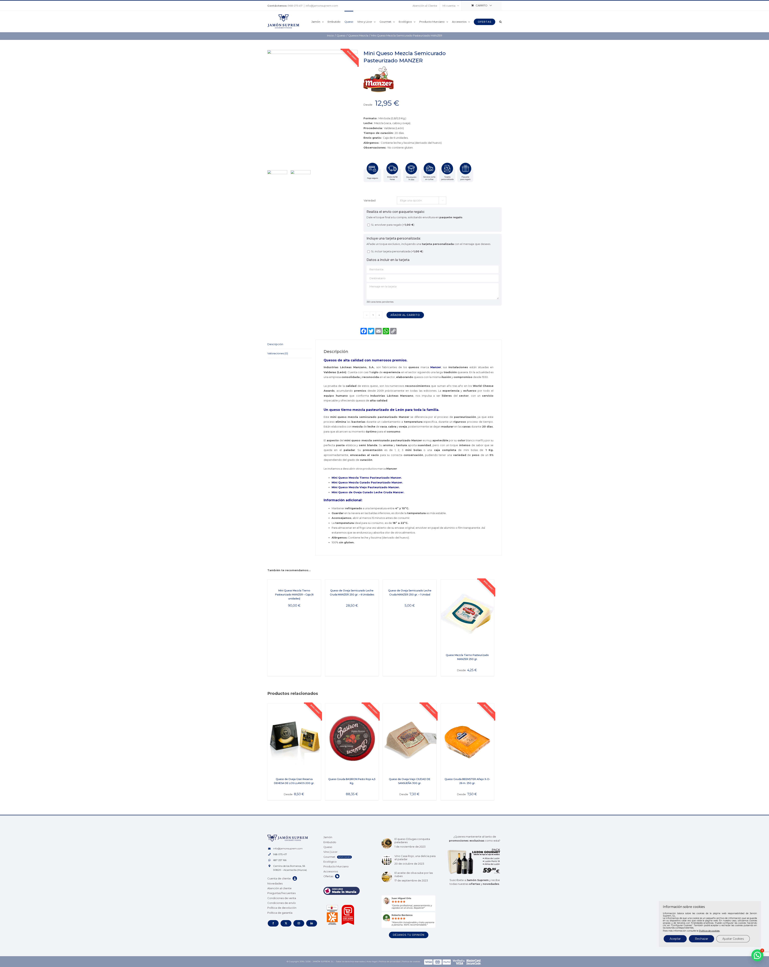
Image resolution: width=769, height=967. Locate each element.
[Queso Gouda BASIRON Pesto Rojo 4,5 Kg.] (351, 738)
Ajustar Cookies (733, 939)
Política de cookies (411, 961)
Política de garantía (279, 912)
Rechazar (701, 939)
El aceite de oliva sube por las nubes (414, 874)
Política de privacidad (389, 961)
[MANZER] (378, 66)
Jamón (327, 837)
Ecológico (330, 861)
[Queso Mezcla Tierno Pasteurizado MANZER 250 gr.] (467, 614)
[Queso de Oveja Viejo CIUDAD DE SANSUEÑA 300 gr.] (409, 738)
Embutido (329, 842)
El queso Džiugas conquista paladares (412, 840)
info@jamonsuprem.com (322, 5)
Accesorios (330, 871)
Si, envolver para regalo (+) (392, 224)
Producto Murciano (336, 866)
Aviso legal (371, 961)
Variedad (369, 200)
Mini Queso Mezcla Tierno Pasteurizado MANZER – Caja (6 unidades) (294, 594)
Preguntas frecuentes (281, 893)
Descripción (275, 344)
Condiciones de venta (281, 898)
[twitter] (286, 923)
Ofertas (328, 876)
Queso (327, 847)
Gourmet (329, 856)
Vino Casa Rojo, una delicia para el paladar (415, 857)
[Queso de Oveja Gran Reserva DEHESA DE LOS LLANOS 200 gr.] (294, 738)
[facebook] (273, 923)
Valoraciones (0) (277, 353)
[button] (500, 21)
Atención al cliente (279, 888)
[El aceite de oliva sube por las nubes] (386, 877)
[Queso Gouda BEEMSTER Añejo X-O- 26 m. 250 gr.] (467, 738)
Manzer (435, 367)
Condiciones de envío (281, 902)
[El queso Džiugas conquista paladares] (386, 843)
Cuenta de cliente (279, 878)
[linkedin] (311, 923)
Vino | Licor (330, 851)
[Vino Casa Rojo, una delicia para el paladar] (386, 860)
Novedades (275, 883)
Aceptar (675, 939)
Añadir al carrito (405, 314)
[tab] (289, 344)
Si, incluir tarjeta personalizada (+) (396, 251)
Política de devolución (281, 907)
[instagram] (298, 923)
